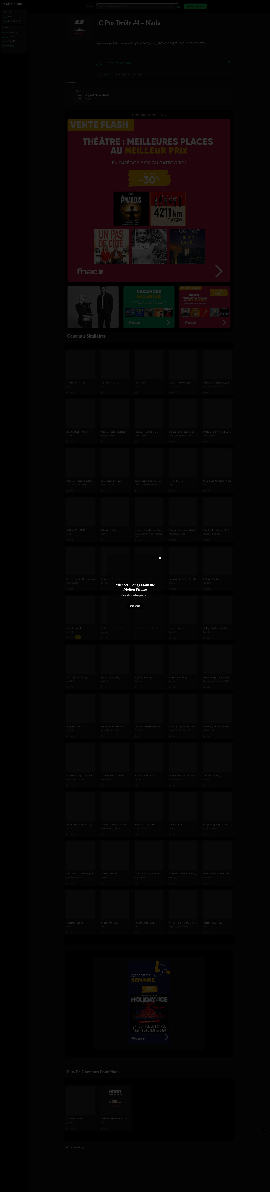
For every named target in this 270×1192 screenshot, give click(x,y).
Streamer (135, 605)
